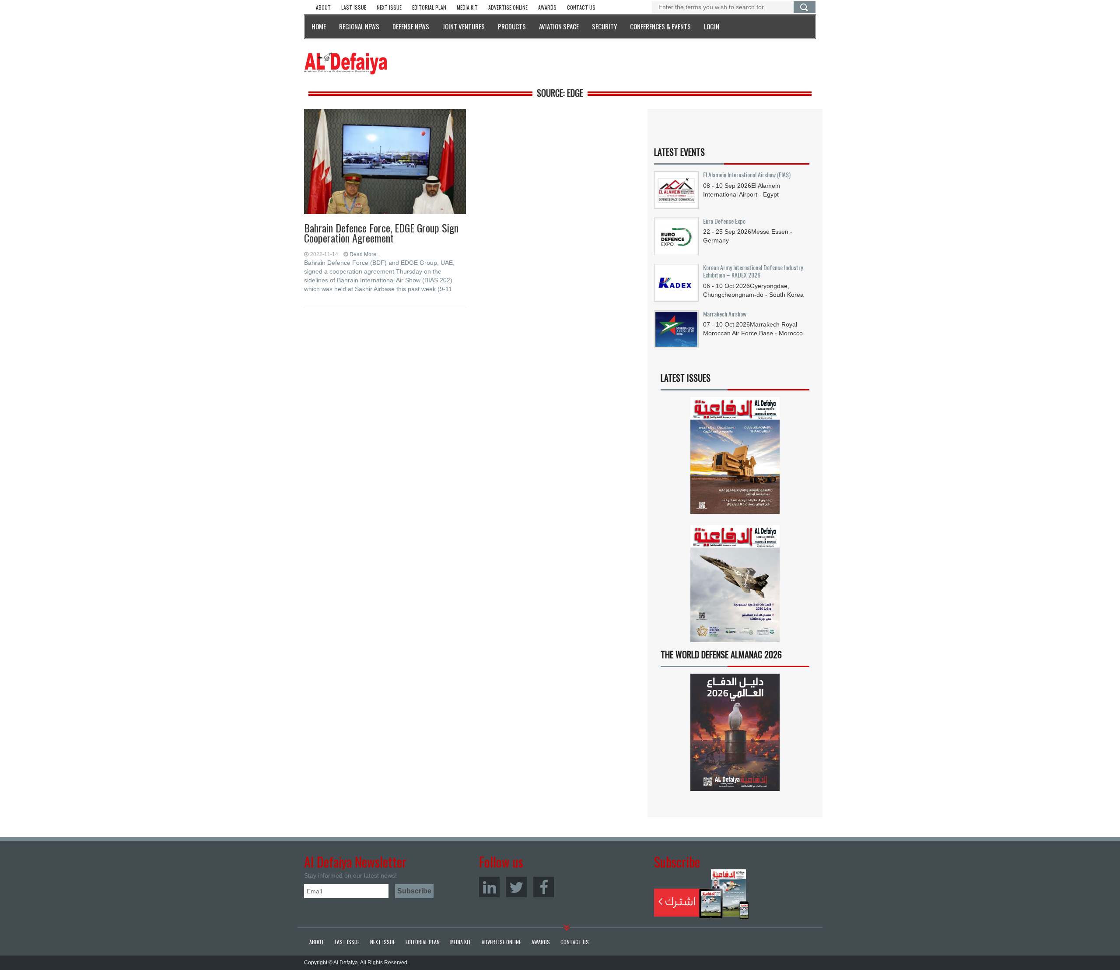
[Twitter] (516, 887)
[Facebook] (543, 887)
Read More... (365, 254)
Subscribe (701, 894)
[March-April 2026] (735, 459)
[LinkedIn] (489, 887)
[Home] (345, 63)
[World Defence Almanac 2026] (735, 732)
